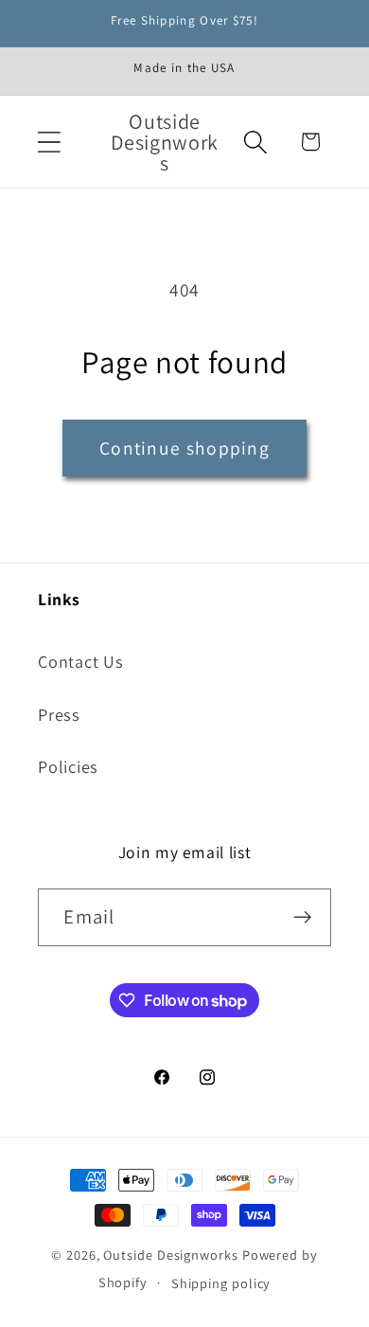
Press (59, 714)
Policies (68, 766)
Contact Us (81, 661)
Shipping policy (221, 1283)
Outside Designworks (170, 1255)
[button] (49, 142)
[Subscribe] (303, 917)
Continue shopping (184, 448)
